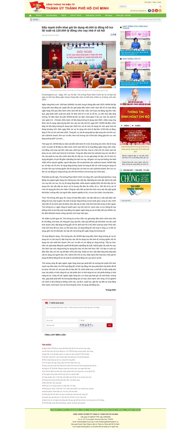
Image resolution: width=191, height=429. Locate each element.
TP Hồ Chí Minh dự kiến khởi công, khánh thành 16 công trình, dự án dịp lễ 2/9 (69, 371)
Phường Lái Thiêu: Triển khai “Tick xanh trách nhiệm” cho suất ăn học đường (68, 388)
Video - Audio (157, 2)
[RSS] (160, 11)
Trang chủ (55, 410)
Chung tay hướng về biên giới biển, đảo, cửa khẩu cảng (62, 380)
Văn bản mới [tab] (128, 170)
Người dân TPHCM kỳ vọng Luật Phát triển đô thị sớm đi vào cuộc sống (67, 348)
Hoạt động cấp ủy (132, 59)
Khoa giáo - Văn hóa (124, 15)
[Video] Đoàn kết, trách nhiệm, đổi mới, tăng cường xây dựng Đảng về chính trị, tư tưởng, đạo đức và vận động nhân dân (135, 163)
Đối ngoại (108, 15)
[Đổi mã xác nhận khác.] (92, 325)
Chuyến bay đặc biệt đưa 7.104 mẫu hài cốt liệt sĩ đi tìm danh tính (65, 397)
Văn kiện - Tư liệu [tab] (142, 170)
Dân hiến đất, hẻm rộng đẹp (52, 383)
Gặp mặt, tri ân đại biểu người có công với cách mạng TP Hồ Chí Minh (66, 354)
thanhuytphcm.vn (86, 426)
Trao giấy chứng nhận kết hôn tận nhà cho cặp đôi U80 (61, 374)
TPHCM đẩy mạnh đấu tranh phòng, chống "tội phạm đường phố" (64, 403)
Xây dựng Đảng (51, 15)
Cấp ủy (63, 15)
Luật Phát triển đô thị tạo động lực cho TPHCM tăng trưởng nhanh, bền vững (68, 351)
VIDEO (126, 126)
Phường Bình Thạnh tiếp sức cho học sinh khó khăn (60, 391)
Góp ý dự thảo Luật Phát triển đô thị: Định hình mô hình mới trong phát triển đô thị (70, 365)
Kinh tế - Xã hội (76, 15)
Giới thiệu (148, 2)
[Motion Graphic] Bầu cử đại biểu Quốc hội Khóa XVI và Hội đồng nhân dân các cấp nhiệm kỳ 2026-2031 (135, 157)
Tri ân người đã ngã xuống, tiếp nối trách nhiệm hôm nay (62, 363)
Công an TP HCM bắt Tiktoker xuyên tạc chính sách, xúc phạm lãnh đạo (67, 368)
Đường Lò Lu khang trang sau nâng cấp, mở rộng (59, 386)
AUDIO (137, 126)
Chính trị (39, 15)
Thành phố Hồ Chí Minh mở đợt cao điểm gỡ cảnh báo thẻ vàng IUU (66, 394)
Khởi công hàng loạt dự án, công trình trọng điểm (59, 360)
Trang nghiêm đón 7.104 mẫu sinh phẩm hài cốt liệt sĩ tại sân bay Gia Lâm (67, 377)
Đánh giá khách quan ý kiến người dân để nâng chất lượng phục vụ (134, 53)
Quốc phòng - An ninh (93, 15)
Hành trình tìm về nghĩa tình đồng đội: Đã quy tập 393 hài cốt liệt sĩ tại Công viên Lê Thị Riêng (74, 400)
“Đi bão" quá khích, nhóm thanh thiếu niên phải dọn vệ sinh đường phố (66, 357)
